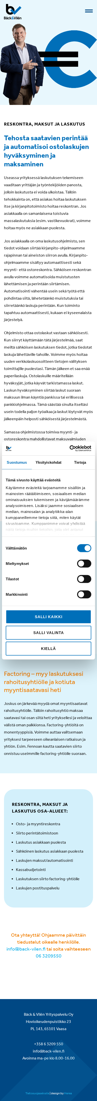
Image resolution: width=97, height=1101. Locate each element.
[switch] (84, 563)
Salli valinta (48, 632)
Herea (68, 1093)
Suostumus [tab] (17, 462)
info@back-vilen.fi (26, 949)
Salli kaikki (48, 616)
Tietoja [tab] (80, 462)
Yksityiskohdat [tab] (48, 462)
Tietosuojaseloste (37, 1093)
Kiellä (48, 648)
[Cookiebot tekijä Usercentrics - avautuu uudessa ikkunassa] (69, 448)
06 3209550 (48, 956)
